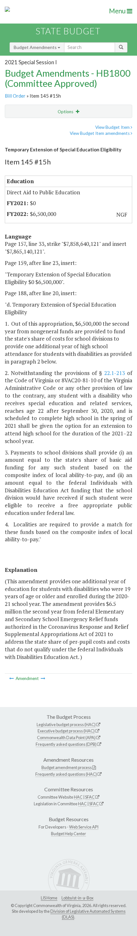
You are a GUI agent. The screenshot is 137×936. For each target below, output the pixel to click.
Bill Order (15, 96)
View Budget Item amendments (100, 133)
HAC (78, 797)
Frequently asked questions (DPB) (66, 744)
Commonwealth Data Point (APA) (66, 737)
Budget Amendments (36, 47)
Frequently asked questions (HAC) (66, 774)
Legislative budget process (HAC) (66, 724)
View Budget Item (113, 127)
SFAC (90, 797)
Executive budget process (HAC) (66, 730)
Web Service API (83, 826)
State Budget (68, 31)
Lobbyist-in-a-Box (77, 897)
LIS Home (49, 897)
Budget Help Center (68, 833)
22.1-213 (114, 373)
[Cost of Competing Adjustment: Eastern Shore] (43, 678)
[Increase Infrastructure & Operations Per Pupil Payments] (12, 678)
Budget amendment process (66, 767)
